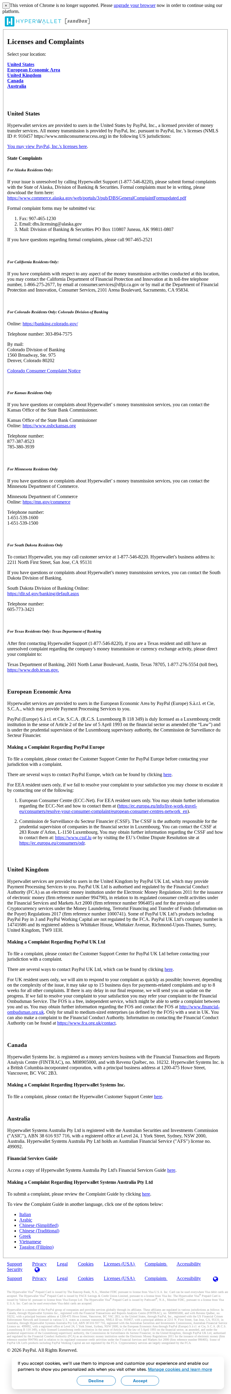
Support (14, 1278)
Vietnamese (30, 1241)
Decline (96, 1380)
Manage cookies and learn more (180, 1369)
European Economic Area (33, 69)
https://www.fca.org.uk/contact (86, 1023)
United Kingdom (24, 75)
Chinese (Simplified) (38, 1225)
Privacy (39, 1278)
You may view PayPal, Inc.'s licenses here (47, 146)
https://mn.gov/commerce (46, 501)
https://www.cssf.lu (73, 837)
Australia (16, 86)
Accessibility (189, 1263)
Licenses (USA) (120, 1263)
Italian (25, 1214)
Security (15, 1269)
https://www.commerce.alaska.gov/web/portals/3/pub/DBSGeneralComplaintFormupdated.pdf (96, 198)
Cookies (86, 1263)
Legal (62, 1263)
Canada (15, 80)
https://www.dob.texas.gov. (33, 669)
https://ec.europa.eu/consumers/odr (52, 843)
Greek (25, 1236)
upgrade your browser (135, 5)
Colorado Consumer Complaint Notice (44, 370)
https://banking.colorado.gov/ (50, 323)
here (167, 774)
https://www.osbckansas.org (49, 425)
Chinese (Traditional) (39, 1230)
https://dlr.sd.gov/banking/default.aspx (43, 593)
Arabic (25, 1219)
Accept (140, 1380)
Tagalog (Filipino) (36, 1247)
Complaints (156, 1263)
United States (20, 64)
